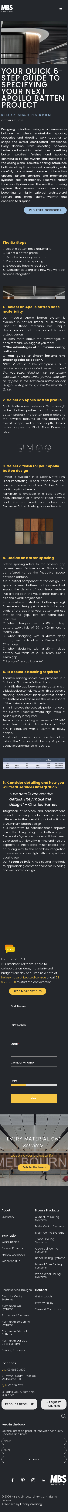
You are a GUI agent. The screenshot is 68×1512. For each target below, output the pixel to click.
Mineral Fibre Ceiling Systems (48, 1266)
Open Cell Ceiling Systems (46, 1250)
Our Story (8, 1217)
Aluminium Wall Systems (12, 1307)
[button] (61, 9)
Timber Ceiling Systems (44, 1240)
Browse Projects (12, 1248)
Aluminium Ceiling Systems (47, 1218)
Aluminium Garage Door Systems (14, 1342)
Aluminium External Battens (14, 1333)
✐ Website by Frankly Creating (22, 1504)
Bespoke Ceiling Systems (12, 1298)
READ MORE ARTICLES (28, 991)
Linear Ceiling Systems (50, 1258)
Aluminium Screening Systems (16, 1323)
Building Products (13, 1350)
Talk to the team (34, 1167)
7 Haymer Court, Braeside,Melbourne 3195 (19, 1377)
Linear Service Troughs (17, 1290)
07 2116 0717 (12, 1385)
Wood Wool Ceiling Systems (48, 1275)
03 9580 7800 (13, 1370)
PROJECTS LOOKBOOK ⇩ (45, 210)
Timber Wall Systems (15, 1315)
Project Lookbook (13, 1254)
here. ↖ (30, 489)
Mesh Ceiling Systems (49, 1233)
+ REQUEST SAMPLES (53, 1404)
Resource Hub (11, 1261)
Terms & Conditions (48, 1309)
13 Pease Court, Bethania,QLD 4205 (18, 1393)
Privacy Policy (44, 1303)
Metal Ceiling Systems (50, 1226)
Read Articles (10, 1242)
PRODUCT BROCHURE (19, 1404)
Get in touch (43, 1296)
